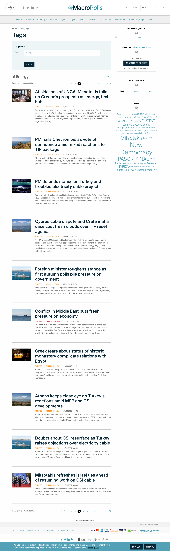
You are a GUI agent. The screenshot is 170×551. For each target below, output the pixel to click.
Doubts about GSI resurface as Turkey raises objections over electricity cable (72, 440)
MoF (145, 137)
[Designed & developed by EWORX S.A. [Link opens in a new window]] (154, 531)
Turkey (127, 169)
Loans (131, 133)
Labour (123, 133)
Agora (63, 19)
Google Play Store (101, 539)
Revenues (152, 163)
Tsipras (119, 169)
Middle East (145, 133)
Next (107, 83)
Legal (72, 19)
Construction (119, 117)
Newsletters (120, 19)
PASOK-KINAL (133, 159)
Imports (148, 127)
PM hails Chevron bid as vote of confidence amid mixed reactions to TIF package (70, 144)
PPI (154, 159)
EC (134, 121)
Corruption (129, 117)
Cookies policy (53, 530)
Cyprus (152, 117)
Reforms (140, 163)
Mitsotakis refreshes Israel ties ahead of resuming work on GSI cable (71, 478)
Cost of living (142, 117)
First (61, 83)
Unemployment (145, 169)
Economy (41, 19)
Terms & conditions (67, 530)
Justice (145, 130)
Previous (64, 83)
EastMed (127, 124)
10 (103, 84)
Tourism (148, 166)
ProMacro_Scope (136, 19)
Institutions (129, 130)
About (126, 8)
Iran (135, 130)
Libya (127, 133)
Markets (136, 133)
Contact (134, 8)
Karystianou (153, 130)
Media (151, 19)
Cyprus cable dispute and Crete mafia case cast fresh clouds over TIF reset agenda (72, 226)
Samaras (132, 166)
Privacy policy (40, 530)
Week (122, 91)
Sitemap (30, 530)
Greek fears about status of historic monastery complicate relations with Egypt (70, 356)
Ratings (135, 163)
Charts (82, 19)
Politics (29, 19)
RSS (109, 76)
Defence (122, 120)
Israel (139, 130)
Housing (143, 127)
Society (53, 19)
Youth (155, 170)
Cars (154, 114)
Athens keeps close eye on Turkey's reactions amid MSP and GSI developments (70, 400)
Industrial (121, 130)
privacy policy (93, 547)
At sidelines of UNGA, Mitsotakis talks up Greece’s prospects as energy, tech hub (72, 96)
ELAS (138, 120)
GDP (137, 127)
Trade (152, 166)
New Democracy (136, 148)
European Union (126, 127)
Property (129, 163)
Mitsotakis (131, 138)
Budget (146, 114)
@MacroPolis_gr (142, 47)
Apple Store (84, 539)
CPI (152, 114)
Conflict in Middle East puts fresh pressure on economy (67, 314)
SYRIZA (123, 166)
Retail (144, 163)
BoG (139, 114)
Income (153, 127)
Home (19, 19)
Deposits (129, 121)
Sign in (145, 8)
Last (110, 83)
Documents (105, 19)
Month (136, 91)
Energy (146, 124)
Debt (156, 117)
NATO (150, 138)
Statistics (92, 19)
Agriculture (122, 114)
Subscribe (153, 8)
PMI (151, 159)
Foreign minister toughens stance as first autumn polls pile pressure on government (70, 274)
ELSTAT (148, 121)
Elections (137, 124)
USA (133, 169)
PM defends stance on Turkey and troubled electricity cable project (68, 184)
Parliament (120, 163)
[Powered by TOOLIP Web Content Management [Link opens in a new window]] (144, 531)
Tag (16, 52)
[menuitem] (19, 19)
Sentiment (138, 166)
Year (150, 91)
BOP (130, 114)
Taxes (143, 166)
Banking (134, 114)
